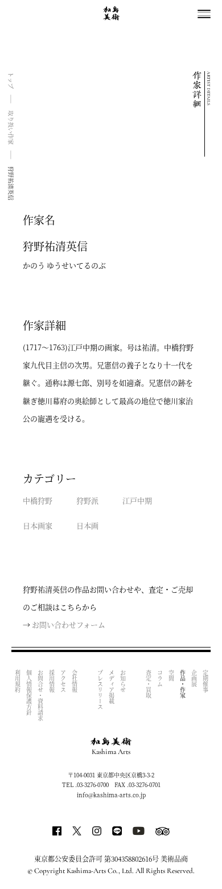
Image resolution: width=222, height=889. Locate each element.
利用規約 (17, 681)
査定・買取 (148, 684)
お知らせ (122, 681)
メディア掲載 (111, 687)
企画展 (194, 678)
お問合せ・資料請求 (40, 695)
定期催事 (205, 681)
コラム (159, 678)
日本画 (87, 525)
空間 (171, 675)
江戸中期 (137, 500)
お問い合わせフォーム (68, 624)
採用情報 (51, 681)
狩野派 (87, 500)
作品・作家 (182, 684)
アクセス (63, 681)
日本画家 (37, 525)
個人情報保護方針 (28, 692)
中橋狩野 (37, 500)
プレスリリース (100, 690)
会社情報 (74, 681)
